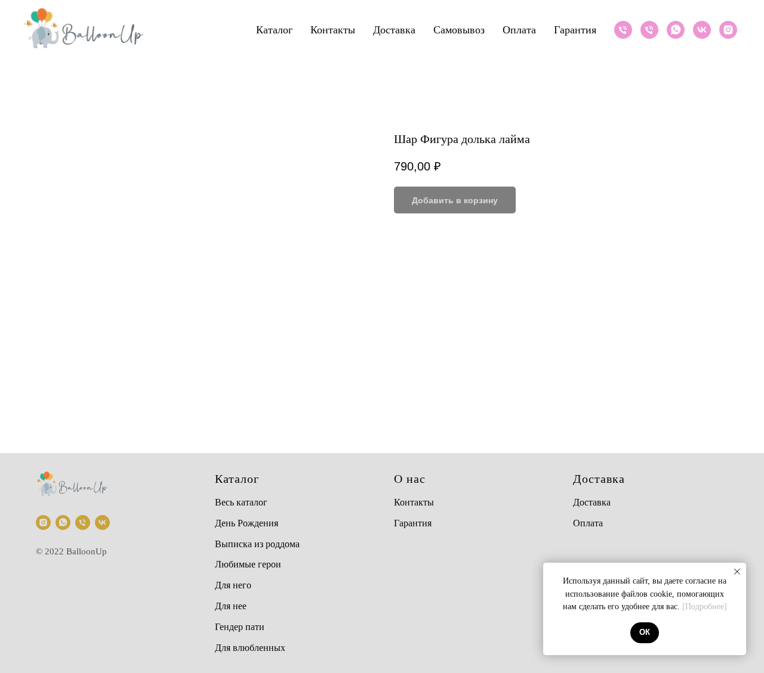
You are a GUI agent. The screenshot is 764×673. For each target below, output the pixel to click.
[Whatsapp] (676, 30)
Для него (233, 585)
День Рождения (246, 523)
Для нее (231, 606)
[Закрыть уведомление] (737, 572)
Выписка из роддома (257, 544)
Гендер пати (239, 627)
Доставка (394, 30)
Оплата (519, 30)
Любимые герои (248, 564)
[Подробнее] (704, 606)
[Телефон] (623, 30)
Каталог (274, 30)
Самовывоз (459, 30)
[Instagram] (728, 30)
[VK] (702, 30)
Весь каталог (241, 502)
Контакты (332, 30)
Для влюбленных (250, 648)
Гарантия (575, 30)
